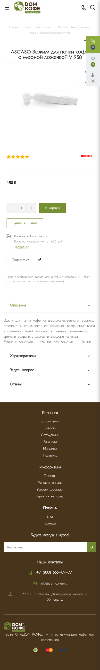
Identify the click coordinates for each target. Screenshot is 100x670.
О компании (50, 421)
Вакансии (50, 442)
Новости (50, 428)
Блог (50, 516)
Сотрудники (50, 435)
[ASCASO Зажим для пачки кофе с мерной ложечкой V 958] (50, 98)
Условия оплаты (50, 482)
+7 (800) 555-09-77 (54, 572)
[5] (27, 157)
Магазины (50, 448)
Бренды (50, 523)
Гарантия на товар (50, 496)
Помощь (50, 476)
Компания (50, 413)
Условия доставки (50, 489)
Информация (50, 467)
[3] (18, 157)
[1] (9, 157)
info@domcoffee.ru (54, 583)
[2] (13, 157)
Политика (50, 455)
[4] (22, 157)
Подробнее (21, 247)
